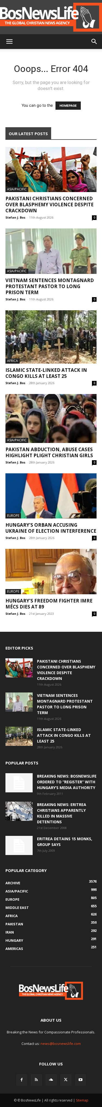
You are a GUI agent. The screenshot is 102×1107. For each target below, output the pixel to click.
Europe (13, 515)
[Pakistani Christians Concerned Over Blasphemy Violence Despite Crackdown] (51, 169)
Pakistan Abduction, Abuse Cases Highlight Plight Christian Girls (49, 452)
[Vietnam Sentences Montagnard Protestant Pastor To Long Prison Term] (51, 251)
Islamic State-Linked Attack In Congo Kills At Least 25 (46, 373)
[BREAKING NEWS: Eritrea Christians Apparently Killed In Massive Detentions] (19, 811)
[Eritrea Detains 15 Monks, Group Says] (19, 845)
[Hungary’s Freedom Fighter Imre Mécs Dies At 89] (51, 571)
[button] (9, 41)
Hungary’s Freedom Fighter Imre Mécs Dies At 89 (48, 604)
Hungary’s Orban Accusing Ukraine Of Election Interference (50, 528)
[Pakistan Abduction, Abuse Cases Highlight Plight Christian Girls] (51, 418)
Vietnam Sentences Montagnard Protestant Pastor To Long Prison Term (49, 286)
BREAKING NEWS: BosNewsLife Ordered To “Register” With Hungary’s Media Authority (67, 781)
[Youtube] (80, 1079)
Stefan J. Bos (15, 217)
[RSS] (36, 1079)
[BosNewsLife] (51, 17)
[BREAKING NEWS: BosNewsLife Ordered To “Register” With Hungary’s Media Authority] (19, 782)
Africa (12, 360)
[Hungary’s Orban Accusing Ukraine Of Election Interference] (51, 495)
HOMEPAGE (68, 106)
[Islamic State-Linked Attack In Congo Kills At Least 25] (51, 337)
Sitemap (82, 1100)
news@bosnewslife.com (61, 1043)
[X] (65, 1079)
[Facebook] (21, 1079)
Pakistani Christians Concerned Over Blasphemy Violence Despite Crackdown (49, 204)
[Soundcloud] (51, 1079)
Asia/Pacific (17, 189)
